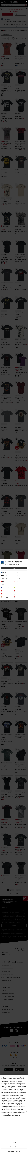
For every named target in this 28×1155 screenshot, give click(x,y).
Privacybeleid (17, 1115)
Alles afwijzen (14, 1147)
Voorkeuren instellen (14, 1151)
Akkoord (14, 1142)
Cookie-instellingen (18, 1112)
